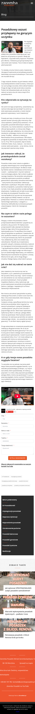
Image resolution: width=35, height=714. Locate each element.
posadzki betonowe (23, 481)
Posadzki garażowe (10, 540)
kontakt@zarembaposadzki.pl (24, 682)
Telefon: (4, 438)
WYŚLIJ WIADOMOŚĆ (17, 458)
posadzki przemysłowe (7, 485)
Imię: (2, 416)
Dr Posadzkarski (5, 476)
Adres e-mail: (5, 431)
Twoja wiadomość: (7, 445)
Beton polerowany (10, 500)
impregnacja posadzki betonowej (9, 481)
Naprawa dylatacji (10, 517)
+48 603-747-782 (6, 682)
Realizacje (7, 551)
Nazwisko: (4, 423)
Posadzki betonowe (10, 534)
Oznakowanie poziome (11, 528)
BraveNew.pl (22, 695)
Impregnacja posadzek (12, 511)
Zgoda (17, 711)
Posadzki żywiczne (10, 545)
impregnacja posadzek (16, 476)
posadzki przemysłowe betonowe (22, 485)
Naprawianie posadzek (12, 523)
